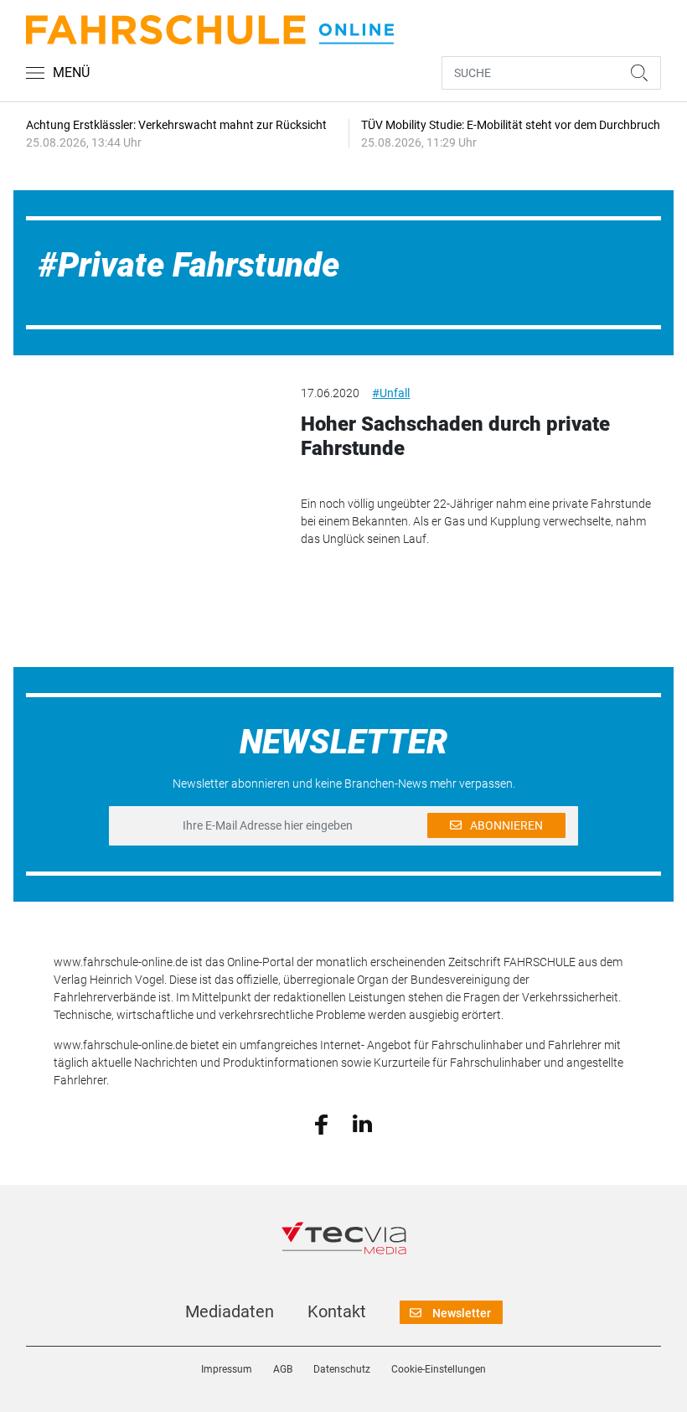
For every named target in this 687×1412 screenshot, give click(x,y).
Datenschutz (341, 1369)
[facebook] (321, 1123)
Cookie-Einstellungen (438, 1369)
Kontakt (336, 1311)
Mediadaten (229, 1311)
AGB (282, 1369)
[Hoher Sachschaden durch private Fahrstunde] (151, 450)
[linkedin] (362, 1123)
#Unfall (391, 393)
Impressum (226, 1369)
